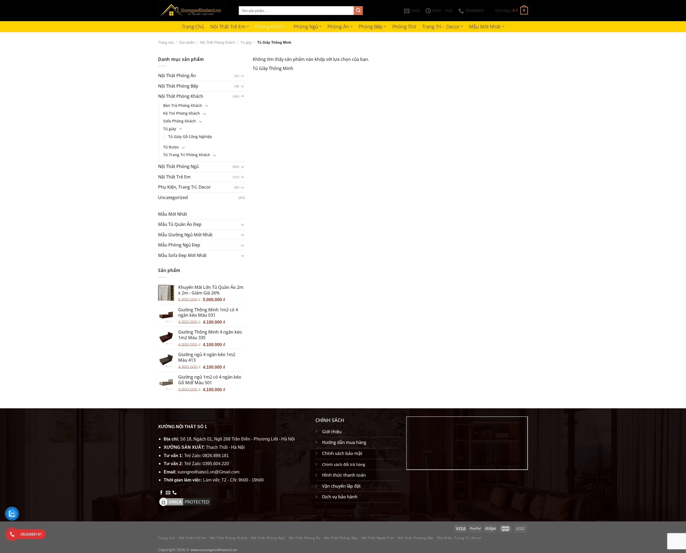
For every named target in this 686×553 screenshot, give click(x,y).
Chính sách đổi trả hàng (343, 464)
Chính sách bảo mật (342, 453)
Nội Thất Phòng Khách (217, 42)
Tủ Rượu (171, 147)
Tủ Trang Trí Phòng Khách (186, 154)
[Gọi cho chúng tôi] (174, 492)
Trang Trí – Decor (441, 26)
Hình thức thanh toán (344, 475)
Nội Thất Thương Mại (416, 538)
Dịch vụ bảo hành (339, 497)
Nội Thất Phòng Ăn (177, 76)
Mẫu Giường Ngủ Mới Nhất (185, 235)
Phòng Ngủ (306, 26)
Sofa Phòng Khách (179, 121)
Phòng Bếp (371, 26)
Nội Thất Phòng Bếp (178, 86)
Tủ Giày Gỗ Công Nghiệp (190, 136)
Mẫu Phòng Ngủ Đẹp (179, 245)
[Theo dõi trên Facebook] (161, 492)
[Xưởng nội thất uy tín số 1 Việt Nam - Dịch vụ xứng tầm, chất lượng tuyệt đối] (194, 10)
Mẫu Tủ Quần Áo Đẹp (180, 224)
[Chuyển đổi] (242, 76)
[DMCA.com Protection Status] (185, 501)
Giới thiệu (332, 432)
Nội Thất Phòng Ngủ (178, 166)
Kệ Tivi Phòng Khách (181, 113)
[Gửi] (358, 10)
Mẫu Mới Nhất (485, 26)
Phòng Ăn (338, 26)
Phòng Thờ (404, 26)
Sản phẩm (187, 42)
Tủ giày (246, 42)
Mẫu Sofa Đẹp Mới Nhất (182, 255)
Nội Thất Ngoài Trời (377, 538)
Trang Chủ (193, 26)
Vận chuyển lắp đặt (341, 486)
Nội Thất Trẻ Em (227, 26)
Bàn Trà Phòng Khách (182, 105)
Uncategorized (173, 197)
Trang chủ (166, 42)
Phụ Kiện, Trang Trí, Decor (184, 187)
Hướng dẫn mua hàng (344, 442)
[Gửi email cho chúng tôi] (168, 492)
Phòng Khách (269, 26)
